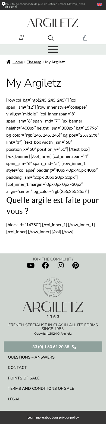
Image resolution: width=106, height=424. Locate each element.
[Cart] (85, 38)
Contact (17, 367)
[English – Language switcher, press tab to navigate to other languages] (96, 5)
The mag (34, 61)
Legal (14, 399)
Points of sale (23, 378)
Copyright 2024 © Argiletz (53, 333)
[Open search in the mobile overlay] (51, 37)
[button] (21, 37)
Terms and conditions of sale (41, 388)
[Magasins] (3, 4)
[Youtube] (31, 265)
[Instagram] (60, 265)
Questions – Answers (31, 357)
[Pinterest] (75, 265)
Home (18, 61)
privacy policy (69, 417)
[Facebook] (45, 265)
